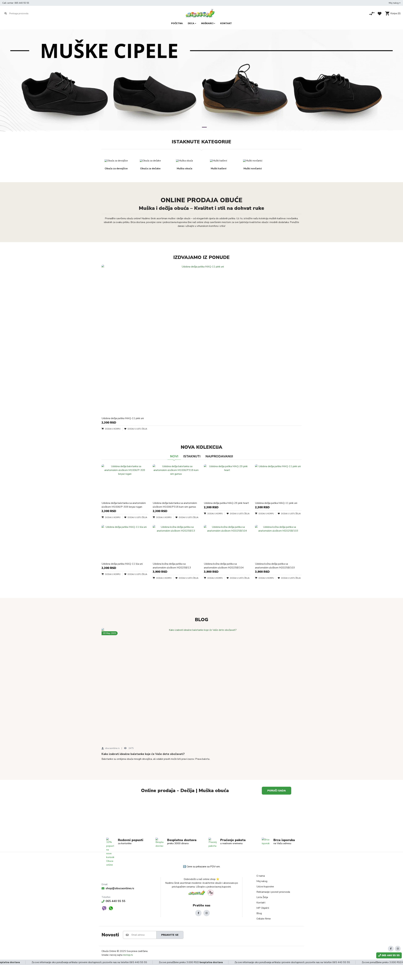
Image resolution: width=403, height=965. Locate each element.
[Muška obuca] (151, 817)
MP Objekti (262, 908)
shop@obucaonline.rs (120, 888)
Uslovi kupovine (265, 886)
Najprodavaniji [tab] (219, 456)
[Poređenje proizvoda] (372, 13)
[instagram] (206, 913)
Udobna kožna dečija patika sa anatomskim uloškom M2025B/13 (172, 565)
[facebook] (198, 913)
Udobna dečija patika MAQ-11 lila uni (122, 564)
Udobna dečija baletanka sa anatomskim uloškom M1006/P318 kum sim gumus (175, 505)
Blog (259, 913)
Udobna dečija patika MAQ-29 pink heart (226, 503)
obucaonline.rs (112, 748)
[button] (394, 3)
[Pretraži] (5, 13)
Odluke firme (263, 918)
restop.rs (128, 955)
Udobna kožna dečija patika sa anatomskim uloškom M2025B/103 (275, 565)
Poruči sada (276, 790)
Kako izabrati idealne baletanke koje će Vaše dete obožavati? (143, 754)
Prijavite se (170, 935)
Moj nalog (261, 881)
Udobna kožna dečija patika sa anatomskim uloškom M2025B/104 (224, 565)
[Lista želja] (379, 13)
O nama (260, 876)
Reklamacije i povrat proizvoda (273, 892)
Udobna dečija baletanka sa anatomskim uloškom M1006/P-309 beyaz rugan (124, 505)
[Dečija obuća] (251, 817)
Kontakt (260, 902)
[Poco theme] (201, 893)
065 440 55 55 (21, 2)
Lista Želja (262, 897)
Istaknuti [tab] (191, 456)
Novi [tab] (174, 456)
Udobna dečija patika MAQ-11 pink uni (123, 418)
